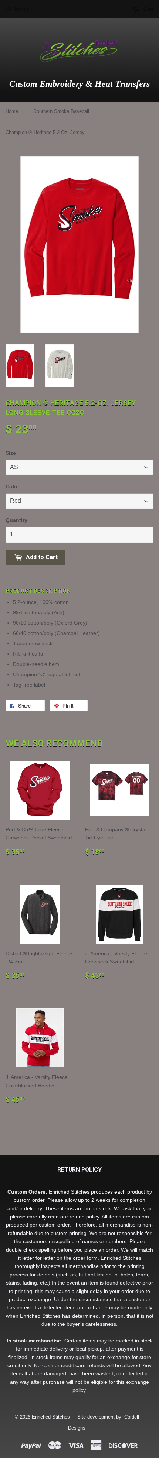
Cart (147, 9)
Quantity (16, 520)
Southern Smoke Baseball (61, 111)
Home (12, 111)
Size (11, 453)
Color (12, 486)
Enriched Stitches (51, 1417)
